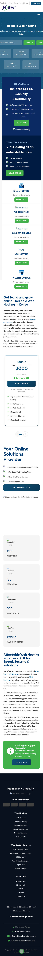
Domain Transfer (20, 833)
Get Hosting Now (21, 487)
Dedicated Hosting (20, 822)
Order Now (21, 762)
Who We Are (20, 881)
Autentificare (13, 3)
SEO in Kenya (20, 857)
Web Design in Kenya (20, 849)
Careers (21, 893)
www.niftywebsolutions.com (22, 941)
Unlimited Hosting (20, 825)
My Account (20, 885)
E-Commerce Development (20, 853)
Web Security (21, 837)
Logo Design (20, 865)
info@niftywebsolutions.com (23, 936)
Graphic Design (20, 868)
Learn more (15, 173)
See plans (21, 123)
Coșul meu (36, 3)
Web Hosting (20, 818)
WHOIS (20, 889)
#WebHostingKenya (21, 916)
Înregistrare (24, 3)
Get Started (21, 384)
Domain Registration (20, 829)
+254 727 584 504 (23, 931)
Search (29, 42)
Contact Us (21, 896)
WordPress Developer (20, 861)
